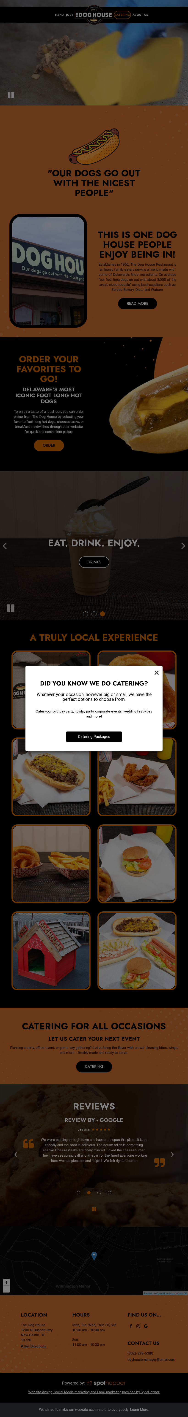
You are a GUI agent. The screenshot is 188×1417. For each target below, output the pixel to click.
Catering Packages (94, 736)
